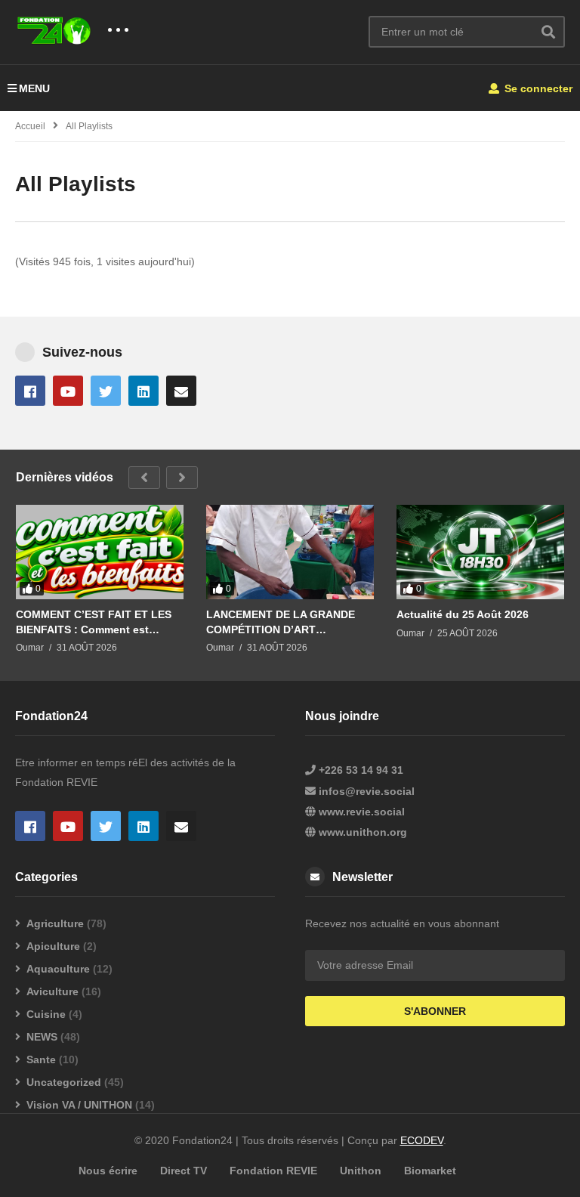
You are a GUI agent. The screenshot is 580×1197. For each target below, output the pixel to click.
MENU (34, 88)
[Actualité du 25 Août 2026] (480, 552)
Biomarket (430, 1171)
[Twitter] (106, 391)
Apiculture (53, 946)
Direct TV (183, 1171)
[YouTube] (68, 391)
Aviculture (52, 991)
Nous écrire (108, 1171)
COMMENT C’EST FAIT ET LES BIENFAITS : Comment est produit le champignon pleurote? (93, 622)
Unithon (360, 1171)
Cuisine (46, 1014)
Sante (41, 1059)
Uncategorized (63, 1082)
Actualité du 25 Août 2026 (462, 614)
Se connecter (536, 88)
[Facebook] (30, 391)
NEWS (41, 1037)
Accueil (30, 126)
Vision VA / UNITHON (79, 1105)
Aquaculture (58, 969)
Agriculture (55, 923)
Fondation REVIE (273, 1171)
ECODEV (421, 1140)
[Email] (181, 391)
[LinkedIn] (143, 391)
